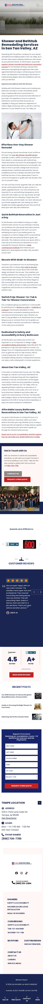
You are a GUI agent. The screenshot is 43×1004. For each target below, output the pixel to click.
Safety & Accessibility (18, 903)
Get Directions (9, 818)
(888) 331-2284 (23, 883)
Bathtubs (13, 940)
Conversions (15, 921)
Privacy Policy (21, 980)
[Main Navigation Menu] (38, 5)
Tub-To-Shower (16, 928)
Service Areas (14, 963)
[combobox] (21, 777)
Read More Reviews (21, 675)
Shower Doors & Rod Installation (17, 908)
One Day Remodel (32, 944)
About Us (12, 955)
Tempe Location (13, 803)
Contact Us (13, 474)
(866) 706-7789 (11, 838)
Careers (12, 959)
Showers (12, 899)
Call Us (5, 1000)
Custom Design (32, 940)
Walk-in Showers (16, 913)
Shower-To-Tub (16, 932)
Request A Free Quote (17, 479)
